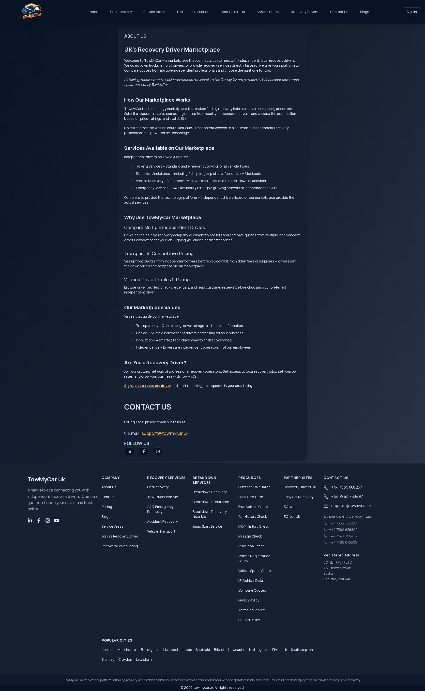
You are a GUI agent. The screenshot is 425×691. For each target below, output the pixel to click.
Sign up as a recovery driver (147, 385)
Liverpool (170, 649)
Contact (108, 496)
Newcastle (236, 649)
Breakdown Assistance (211, 501)
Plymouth (279, 649)
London (108, 649)
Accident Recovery (162, 521)
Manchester (127, 649)
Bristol (219, 649)
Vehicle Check (268, 11)
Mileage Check (250, 536)
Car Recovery (121, 11)
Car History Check (252, 516)
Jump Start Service (207, 526)
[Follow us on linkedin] (30, 520)
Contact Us (339, 11)
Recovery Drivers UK (300, 487)
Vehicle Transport (161, 531)
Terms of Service (251, 610)
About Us (109, 487)
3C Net (289, 506)
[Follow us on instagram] (47, 520)
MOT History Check (253, 526)
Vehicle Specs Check (254, 570)
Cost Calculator (232, 11)
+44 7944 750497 (347, 496)
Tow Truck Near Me (162, 496)
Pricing (107, 506)
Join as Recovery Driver (120, 536)
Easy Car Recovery (298, 496)
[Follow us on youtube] (56, 520)
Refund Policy (249, 619)
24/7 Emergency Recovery (160, 509)
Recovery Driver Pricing (120, 546)
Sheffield (203, 649)
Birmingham (150, 649)
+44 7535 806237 (346, 487)
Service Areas (154, 11)
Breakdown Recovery (209, 492)
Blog (105, 516)
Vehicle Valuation (251, 546)
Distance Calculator (193, 11)
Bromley (108, 659)
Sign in (412, 11)
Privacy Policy (248, 600)
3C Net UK (292, 516)
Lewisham (144, 659)
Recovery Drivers (304, 11)
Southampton (302, 649)
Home (93, 11)
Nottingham (258, 649)
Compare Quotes (252, 590)
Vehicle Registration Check (254, 558)
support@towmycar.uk (165, 433)
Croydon (125, 659)
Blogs (364, 11)
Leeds (187, 649)
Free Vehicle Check (253, 506)
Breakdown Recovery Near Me (209, 514)
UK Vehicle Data (250, 580)
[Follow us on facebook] (38, 520)
